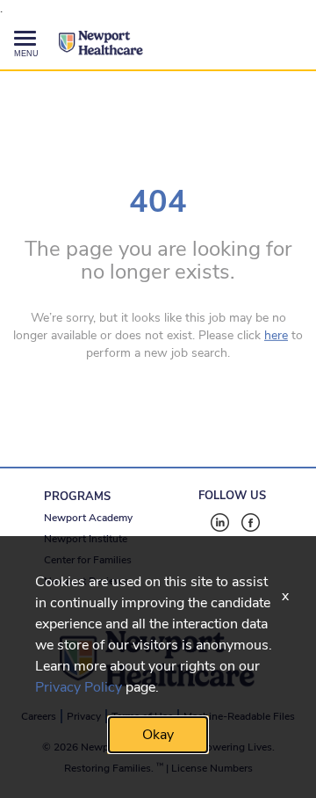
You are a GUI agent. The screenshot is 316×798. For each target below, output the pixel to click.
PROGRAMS (77, 496)
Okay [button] (158, 734)
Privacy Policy (78, 687)
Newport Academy (88, 518)
